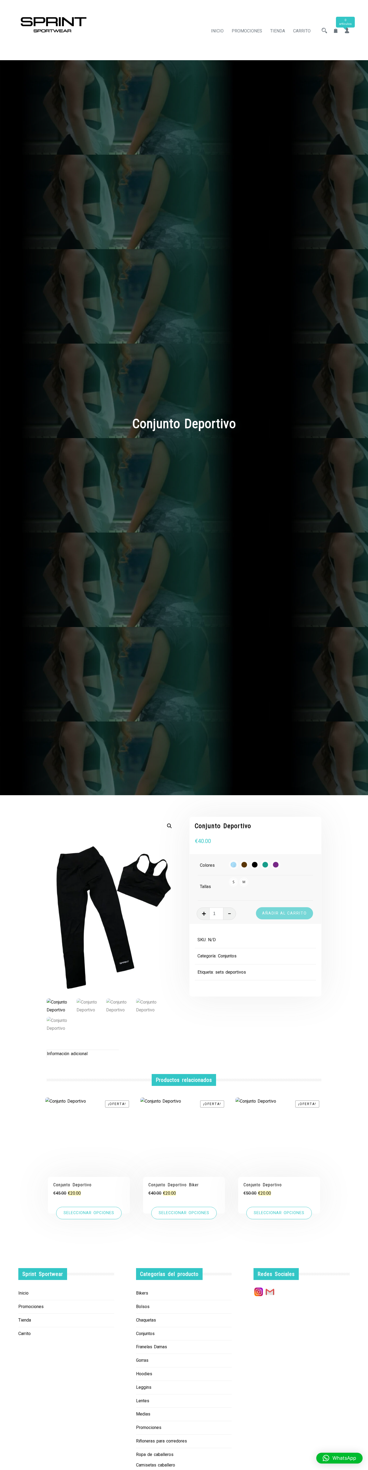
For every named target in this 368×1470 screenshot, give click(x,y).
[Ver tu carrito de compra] (335, 30)
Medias (143, 1414)
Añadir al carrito (284, 913)
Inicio (217, 30)
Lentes (142, 1400)
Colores (207, 865)
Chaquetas (146, 1320)
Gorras (142, 1360)
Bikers (142, 1293)
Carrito (302, 30)
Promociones (247, 30)
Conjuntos (227, 955)
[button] (169, 826)
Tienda (277, 30)
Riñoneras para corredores (161, 1441)
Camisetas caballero (155, 1465)
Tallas (205, 886)
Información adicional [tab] (67, 1053)
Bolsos (143, 1306)
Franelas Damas (151, 1346)
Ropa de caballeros (154, 1454)
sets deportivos (230, 972)
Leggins (143, 1387)
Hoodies (144, 1373)
